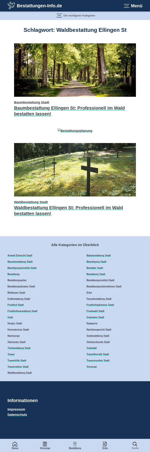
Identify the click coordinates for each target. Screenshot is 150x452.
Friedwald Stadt (95, 311)
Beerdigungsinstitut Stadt (22, 268)
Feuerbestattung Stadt (99, 299)
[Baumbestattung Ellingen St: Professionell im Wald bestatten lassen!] (75, 97)
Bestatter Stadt (95, 268)
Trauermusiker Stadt (98, 360)
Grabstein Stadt (95, 317)
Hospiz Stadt (15, 323)
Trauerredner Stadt (18, 366)
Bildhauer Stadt (16, 292)
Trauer (11, 354)
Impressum (16, 409)
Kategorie (92, 323)
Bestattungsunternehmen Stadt (104, 286)
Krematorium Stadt (18, 329)
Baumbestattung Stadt (31, 102)
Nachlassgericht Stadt (99, 329)
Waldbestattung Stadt (31, 202)
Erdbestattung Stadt (19, 299)
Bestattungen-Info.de (39, 5)
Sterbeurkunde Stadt (98, 342)
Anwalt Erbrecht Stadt (20, 255)
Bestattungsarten (17, 280)
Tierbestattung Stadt (19, 348)
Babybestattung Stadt (99, 255)
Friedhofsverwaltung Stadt (22, 311)
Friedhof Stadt (16, 305)
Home (15, 448)
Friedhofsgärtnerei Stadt (100, 305)
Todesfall (92, 348)
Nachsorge (14, 336)
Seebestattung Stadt (98, 336)
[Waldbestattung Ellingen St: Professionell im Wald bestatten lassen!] (75, 197)
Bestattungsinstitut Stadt (100, 280)
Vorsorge (45, 448)
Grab (10, 317)
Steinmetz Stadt (16, 342)
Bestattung (75, 448)
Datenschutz (17, 415)
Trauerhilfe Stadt (17, 360)
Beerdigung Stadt (96, 261)
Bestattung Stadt (96, 274)
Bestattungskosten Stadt (21, 286)
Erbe (105, 448)
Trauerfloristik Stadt (98, 354)
